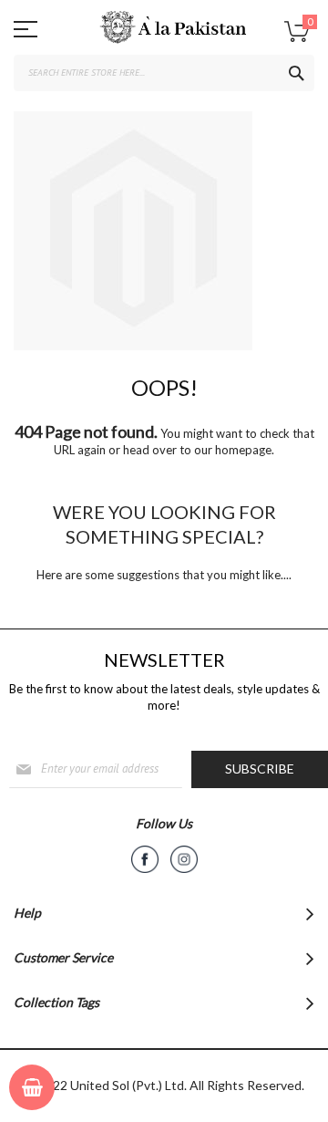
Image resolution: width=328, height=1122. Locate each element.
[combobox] (164, 73)
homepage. (244, 449)
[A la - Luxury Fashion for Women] (164, 32)
